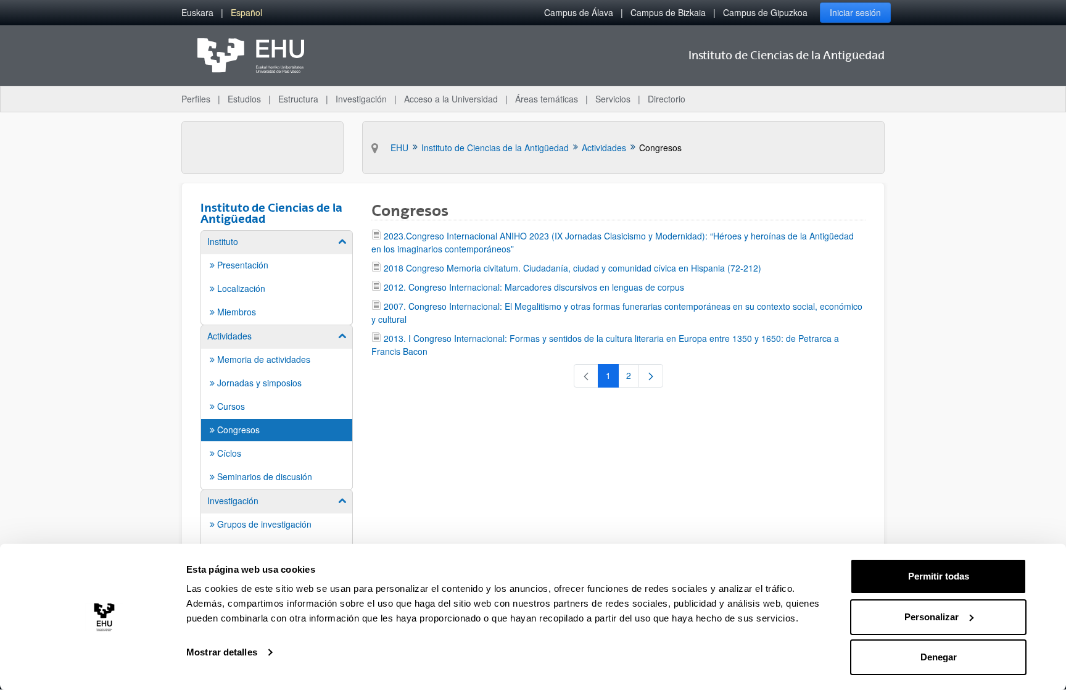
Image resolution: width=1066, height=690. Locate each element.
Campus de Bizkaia (668, 12)
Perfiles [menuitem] (195, 99)
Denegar (938, 657)
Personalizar (931, 617)
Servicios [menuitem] (612, 99)
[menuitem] (197, 12)
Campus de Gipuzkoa (765, 12)
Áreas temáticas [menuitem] (546, 99)
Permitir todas (938, 576)
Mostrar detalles (221, 652)
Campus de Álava (578, 12)
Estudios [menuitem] (244, 99)
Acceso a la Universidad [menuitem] (451, 99)
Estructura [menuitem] (298, 99)
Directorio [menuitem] (666, 99)
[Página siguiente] (650, 376)
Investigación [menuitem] (361, 99)
